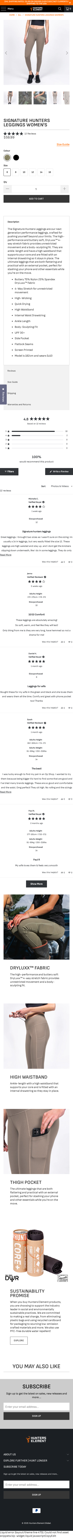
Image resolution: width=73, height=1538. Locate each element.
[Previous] (6, 53)
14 (41, 172)
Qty (5, 182)
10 (24, 172)
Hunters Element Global (40, 1523)
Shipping (11, 393)
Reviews (11, 370)
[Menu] (1, 8)
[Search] (60, 8)
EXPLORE (19, 1340)
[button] (20, 134)
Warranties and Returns (19, 404)
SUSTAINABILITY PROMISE (27, 1293)
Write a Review (62, 472)
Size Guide (12, 382)
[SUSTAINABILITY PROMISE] (36, 1252)
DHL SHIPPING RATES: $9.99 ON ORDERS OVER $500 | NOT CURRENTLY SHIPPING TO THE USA (36, 2)
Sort (43, 486)
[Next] (67, 53)
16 (50, 172)
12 (33, 172)
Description (13, 221)
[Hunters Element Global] (36, 8)
